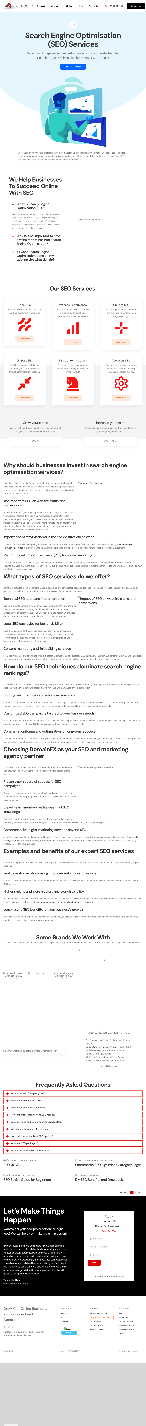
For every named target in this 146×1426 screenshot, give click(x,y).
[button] (37, 206)
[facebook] (4, 1345)
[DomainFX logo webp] (15, 3)
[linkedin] (13, 1345)
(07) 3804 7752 (116, 6)
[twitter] (9, 1345)
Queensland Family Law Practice (102, 1057)
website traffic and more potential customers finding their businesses (67, 909)
